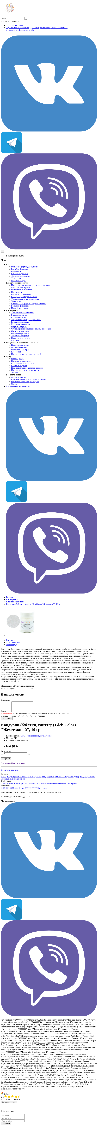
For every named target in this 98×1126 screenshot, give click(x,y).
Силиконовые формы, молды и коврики (28, 303)
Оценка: (4, 716)
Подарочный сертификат (66, 783)
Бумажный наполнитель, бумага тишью (28, 379)
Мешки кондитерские (20, 287)
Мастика (15, 340)
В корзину (6, 759)
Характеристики (13, 642)
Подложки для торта (20, 349)
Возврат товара (13, 783)
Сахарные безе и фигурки (22, 363)
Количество (6, 751)
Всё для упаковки (87, 776)
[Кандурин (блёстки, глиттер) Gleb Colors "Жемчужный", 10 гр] (20, 636)
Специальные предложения (18, 386)
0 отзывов (5, 763)
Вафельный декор (19, 365)
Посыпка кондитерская (21, 361)
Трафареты (16, 301)
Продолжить (7, 718)
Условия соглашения (46, 783)
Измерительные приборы (22, 290)
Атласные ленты (18, 377)
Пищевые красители (20, 333)
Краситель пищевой (10, 770)
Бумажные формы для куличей (24, 267)
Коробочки (16, 271)
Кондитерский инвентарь (18, 776)
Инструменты (17, 292)
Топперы (15, 372)
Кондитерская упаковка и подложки (58, 776)
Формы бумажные (19, 347)
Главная (9, 597)
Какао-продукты (18, 317)
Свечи (14, 384)
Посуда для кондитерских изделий (26, 354)
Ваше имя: (5, 700)
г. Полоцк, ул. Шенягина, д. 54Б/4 (20, 30)
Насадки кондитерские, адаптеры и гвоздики (31, 285)
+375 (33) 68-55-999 (14, 25)
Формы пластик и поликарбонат (25, 299)
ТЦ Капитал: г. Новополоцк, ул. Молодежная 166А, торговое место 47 (37, 28)
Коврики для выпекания (21, 294)
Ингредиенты (12, 599)
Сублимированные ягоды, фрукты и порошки (31, 329)
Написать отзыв (18, 763)
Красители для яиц (19, 274)
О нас (3, 783)
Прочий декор (17, 359)
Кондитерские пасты (20, 322)
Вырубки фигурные (20, 269)
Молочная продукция (20, 324)
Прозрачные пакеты (20, 345)
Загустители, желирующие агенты (26, 320)
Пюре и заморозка (19, 326)
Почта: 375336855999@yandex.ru (33, 788)
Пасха (3, 776)
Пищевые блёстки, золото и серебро (27, 368)
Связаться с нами (9, 1102)
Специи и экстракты (20, 331)
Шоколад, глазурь (19, 315)
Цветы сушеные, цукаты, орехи (25, 370)
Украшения (16, 278)
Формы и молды (18, 280)
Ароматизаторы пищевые (22, 313)
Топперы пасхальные (20, 276)
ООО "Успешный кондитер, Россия (36, 736)
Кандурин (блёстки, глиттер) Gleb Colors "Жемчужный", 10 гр (33, 604)
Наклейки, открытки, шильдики (25, 382)
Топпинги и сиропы (20, 336)
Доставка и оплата (28, 783)
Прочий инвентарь (19, 308)
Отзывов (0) (11, 645)
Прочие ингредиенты (20, 338)
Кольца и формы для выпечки (24, 297)
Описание (10, 640)
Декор (76, 776)
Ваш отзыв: (6, 711)
